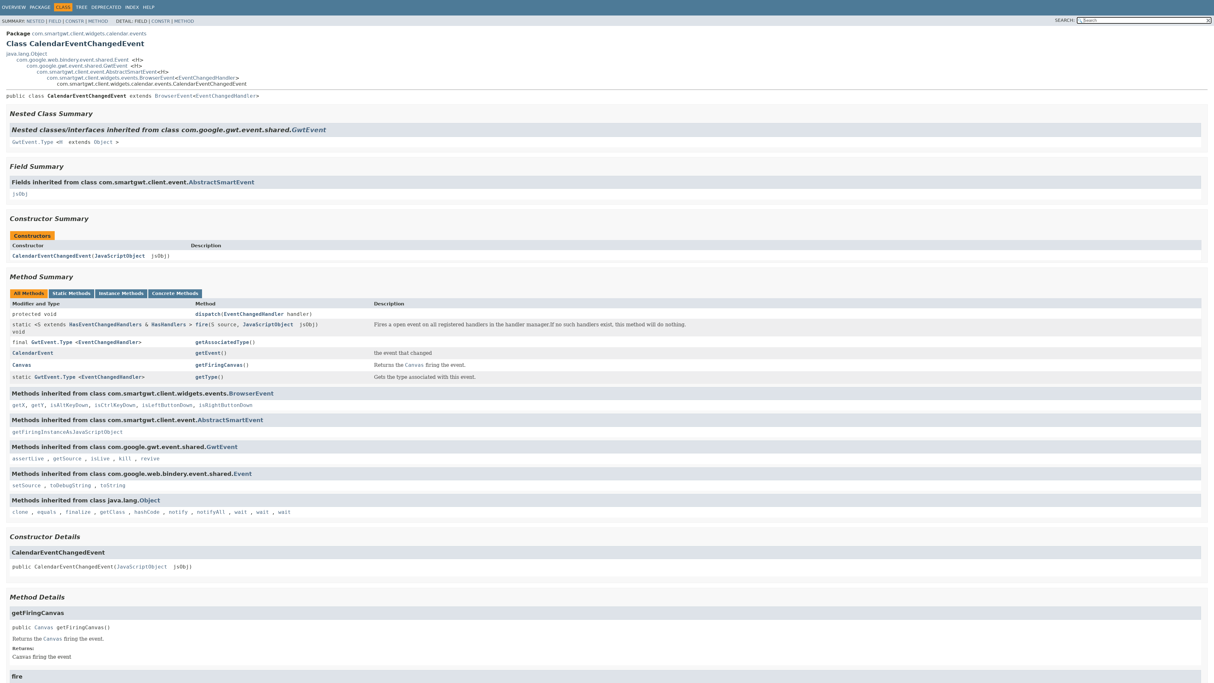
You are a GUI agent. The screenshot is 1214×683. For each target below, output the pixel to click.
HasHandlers (168, 325)
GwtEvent (309, 130)
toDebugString (70, 486)
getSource (67, 459)
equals (46, 512)
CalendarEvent (32, 353)
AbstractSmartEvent (221, 182)
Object (103, 142)
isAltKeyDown (69, 405)
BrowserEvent (174, 96)
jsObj (20, 194)
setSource (26, 486)
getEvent (208, 353)
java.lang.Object (26, 54)
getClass (112, 512)
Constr (74, 21)
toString (113, 486)
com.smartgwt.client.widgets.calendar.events (89, 34)
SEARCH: (1065, 20)
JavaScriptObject (120, 256)
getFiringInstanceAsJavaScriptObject (67, 432)
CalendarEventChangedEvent (51, 256)
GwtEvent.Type (32, 142)
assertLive (28, 459)
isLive (100, 459)
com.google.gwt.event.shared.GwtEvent (77, 66)
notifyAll (211, 512)
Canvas (21, 365)
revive (150, 459)
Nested (36, 21)
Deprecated (106, 7)
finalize (78, 512)
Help (148, 7)
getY (37, 405)
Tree (82, 7)
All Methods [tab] (29, 293)
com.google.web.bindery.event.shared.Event (72, 60)
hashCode (147, 512)
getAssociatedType (222, 342)
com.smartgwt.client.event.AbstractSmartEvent (97, 72)
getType (206, 377)
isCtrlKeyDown (115, 405)
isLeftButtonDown (167, 405)
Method (98, 21)
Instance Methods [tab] (121, 293)
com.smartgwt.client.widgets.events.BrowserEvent (111, 78)
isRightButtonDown (226, 405)
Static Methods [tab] (71, 293)
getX (18, 405)
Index (132, 7)
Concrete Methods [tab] (175, 293)
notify (178, 512)
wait (241, 512)
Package (40, 7)
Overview (14, 7)
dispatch (208, 314)
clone (20, 512)
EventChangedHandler (207, 78)
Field (55, 21)
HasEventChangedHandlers (105, 325)
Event (243, 474)
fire (201, 325)
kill (125, 459)
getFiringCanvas (219, 365)
